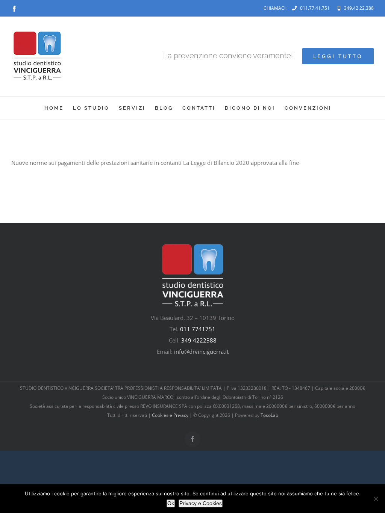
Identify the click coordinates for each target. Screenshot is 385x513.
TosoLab (269, 415)
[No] (375, 498)
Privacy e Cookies (200, 503)
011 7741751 (197, 329)
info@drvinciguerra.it (201, 351)
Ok (170, 503)
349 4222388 (199, 340)
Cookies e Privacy (170, 415)
